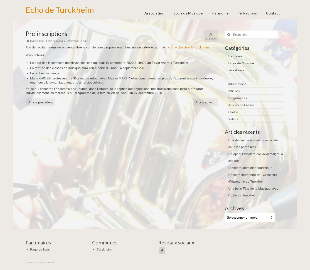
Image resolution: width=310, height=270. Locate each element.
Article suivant (205, 102)
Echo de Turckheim (60, 10)
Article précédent (40, 102)
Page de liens (40, 249)
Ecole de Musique (56, 41)
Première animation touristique (250, 168)
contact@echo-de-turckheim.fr (190, 47)
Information (73, 41)
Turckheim (104, 249)
